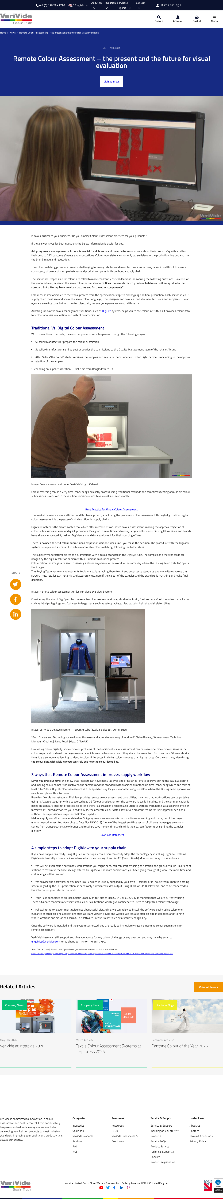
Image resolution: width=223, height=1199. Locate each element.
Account (178, 21)
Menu (214, 21)
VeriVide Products (82, 1136)
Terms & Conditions (201, 1136)
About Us (195, 1125)
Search (159, 21)
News (13, 32)
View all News (208, 987)
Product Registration (163, 1162)
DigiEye (106, 311)
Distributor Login (171, 5)
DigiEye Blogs (111, 81)
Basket (197, 21)
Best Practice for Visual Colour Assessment (111, 509)
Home (3, 32)
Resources (118, 1125)
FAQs (115, 1131)
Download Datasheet (111, 835)
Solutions (78, 1131)
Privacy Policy (198, 1141)
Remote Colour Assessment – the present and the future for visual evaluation (59, 32)
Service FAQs (158, 1141)
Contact (194, 1131)
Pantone (77, 1141)
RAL (74, 1146)
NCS (75, 1152)
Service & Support (161, 1125)
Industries (78, 1125)
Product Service (160, 1146)
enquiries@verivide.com (45, 941)
